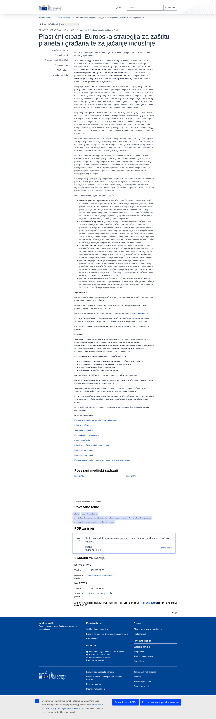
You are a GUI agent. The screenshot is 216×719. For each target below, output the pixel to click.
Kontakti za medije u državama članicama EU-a (107, 634)
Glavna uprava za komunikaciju (148, 629)
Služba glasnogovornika (97, 629)
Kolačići (137, 677)
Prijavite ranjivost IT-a (95, 689)
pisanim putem (150, 603)
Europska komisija (142, 647)
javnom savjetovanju (140, 313)
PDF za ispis (62, 70)
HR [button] (120, 8)
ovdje (126, 326)
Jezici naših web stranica (145, 672)
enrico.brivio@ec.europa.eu (100, 575)
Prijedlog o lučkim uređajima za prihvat (91, 445)
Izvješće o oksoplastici (84, 455)
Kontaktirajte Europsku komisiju (100, 672)
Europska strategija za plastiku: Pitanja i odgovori (96, 420)
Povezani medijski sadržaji (56, 60)
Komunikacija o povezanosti (86, 435)
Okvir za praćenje (82, 440)
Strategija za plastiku (83, 430)
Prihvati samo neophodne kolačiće (160, 702)
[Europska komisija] (53, 7)
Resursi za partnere (95, 684)
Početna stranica (45, 17)
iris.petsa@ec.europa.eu (98, 593)
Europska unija (140, 661)
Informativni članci (82, 425)
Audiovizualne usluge (143, 656)
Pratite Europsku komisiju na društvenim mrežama (104, 678)
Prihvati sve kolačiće (125, 702)
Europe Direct (92, 639)
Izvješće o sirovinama (84, 450)
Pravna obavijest (141, 686)
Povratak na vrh (61, 55)
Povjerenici (139, 652)
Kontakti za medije (60, 75)
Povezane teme (61, 65)
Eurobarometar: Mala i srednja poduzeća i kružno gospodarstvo (102, 460)
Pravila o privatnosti (142, 681)
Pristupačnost (140, 634)
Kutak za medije (64, 17)
